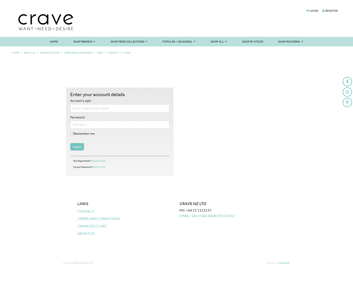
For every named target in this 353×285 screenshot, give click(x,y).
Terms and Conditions (78, 52)
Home (54, 41)
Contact (113, 52)
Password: (77, 117)
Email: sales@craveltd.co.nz (207, 216)
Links (100, 52)
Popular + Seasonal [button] (178, 41)
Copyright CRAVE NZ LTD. (78, 262)
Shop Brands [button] (83, 41)
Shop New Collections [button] (128, 41)
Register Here (98, 160)
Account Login (80, 101)
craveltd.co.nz (49, 52)
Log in (77, 147)
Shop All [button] (218, 41)
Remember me (84, 134)
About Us (29, 52)
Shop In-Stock (252, 41)
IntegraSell (284, 262)
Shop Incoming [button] (289, 41)
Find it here (99, 167)
